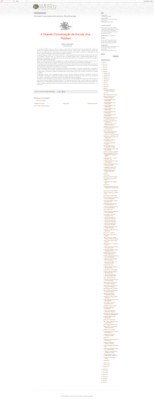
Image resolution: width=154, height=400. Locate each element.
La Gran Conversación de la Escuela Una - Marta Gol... (109, 218)
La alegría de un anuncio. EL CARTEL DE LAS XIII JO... (109, 167)
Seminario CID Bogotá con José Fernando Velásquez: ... (110, 227)
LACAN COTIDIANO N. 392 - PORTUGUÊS (109, 115)
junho (105, 84)
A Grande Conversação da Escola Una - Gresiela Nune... (110, 212)
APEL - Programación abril (109, 277)
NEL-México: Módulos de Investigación (108, 308)
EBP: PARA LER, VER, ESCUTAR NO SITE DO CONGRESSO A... (110, 314)
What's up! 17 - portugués (109, 232)
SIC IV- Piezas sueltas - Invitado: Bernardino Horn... (110, 201)
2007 (104, 380)
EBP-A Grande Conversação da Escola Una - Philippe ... (110, 286)
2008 (104, 378)
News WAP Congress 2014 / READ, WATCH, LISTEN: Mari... (110, 355)
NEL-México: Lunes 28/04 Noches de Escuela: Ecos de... (110, 127)
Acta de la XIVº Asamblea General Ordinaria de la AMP (110, 164)
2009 (104, 376)
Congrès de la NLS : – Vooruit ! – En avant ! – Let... (110, 158)
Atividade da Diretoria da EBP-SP (110, 151)
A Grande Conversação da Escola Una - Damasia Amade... (110, 207)
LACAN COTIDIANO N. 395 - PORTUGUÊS (109, 112)
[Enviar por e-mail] (58, 91)
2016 (104, 67)
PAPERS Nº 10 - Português (109, 329)
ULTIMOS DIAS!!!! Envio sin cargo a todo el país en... (110, 161)
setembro (106, 78)
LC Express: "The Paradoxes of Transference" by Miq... (110, 352)
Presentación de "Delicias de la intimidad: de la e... (110, 121)
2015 (104, 69)
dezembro (106, 73)
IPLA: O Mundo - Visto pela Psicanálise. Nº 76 (109, 140)
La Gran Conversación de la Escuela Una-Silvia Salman (110, 275)
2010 (104, 374)
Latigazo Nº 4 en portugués (109, 319)
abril (105, 88)
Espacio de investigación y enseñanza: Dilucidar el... (109, 90)
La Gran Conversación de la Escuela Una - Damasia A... (110, 221)
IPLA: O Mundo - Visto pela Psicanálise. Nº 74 (109, 303)
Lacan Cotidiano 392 (108, 130)
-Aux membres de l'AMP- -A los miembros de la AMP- (110, 262)
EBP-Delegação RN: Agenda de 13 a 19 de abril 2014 (110, 204)
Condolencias (106, 184)
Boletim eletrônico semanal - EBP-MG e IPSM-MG (110, 149)
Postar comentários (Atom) (43, 105)
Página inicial (66, 103)
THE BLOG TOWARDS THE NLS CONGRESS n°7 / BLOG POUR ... (110, 188)
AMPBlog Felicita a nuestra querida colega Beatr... (109, 171)
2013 (104, 369)
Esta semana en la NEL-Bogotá (110, 195)
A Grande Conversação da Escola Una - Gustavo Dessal (110, 349)
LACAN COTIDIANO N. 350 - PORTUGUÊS (109, 317)
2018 (104, 64)
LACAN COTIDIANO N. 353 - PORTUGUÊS (109, 106)
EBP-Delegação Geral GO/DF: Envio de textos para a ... (110, 253)
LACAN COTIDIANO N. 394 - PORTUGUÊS (109, 109)
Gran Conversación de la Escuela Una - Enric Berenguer (110, 198)
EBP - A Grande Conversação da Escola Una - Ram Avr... (110, 291)
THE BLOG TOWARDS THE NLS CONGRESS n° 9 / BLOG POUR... (110, 155)
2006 (104, 382)
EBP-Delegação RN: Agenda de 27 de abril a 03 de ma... (110, 118)
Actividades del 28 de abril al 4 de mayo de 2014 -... (110, 137)
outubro (105, 77)
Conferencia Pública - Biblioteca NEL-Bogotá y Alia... (110, 267)
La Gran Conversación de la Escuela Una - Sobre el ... (109, 311)
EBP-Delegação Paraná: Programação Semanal (109, 294)
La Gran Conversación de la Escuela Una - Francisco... (109, 224)
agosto (105, 80)
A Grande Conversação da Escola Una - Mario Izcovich (110, 247)
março (105, 363)
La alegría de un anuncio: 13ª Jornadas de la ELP (109, 124)
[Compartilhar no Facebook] (63, 91)
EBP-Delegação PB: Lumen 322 (110, 324)
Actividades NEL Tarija (108, 264)
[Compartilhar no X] (61, 91)
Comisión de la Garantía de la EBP (111, 134)
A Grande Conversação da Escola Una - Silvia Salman (110, 280)
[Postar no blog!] (59, 91)
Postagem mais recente (39, 103)
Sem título (105, 173)
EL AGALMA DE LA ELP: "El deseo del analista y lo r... (110, 332)
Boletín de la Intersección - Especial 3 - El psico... (109, 343)
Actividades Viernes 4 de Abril (109, 305)
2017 (104, 66)
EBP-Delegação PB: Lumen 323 (110, 288)
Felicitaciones (106, 175)
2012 (104, 370)
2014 (104, 71)
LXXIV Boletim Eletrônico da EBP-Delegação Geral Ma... (110, 250)
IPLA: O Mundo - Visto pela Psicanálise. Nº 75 (109, 215)
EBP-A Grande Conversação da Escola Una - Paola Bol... (110, 283)
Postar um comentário (40, 100)
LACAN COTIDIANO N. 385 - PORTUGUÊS (109, 100)
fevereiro (106, 364)
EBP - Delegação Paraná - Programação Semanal (109, 146)
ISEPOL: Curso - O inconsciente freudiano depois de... (110, 327)
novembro (106, 75)
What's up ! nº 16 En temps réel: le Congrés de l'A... (110, 340)
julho (105, 82)
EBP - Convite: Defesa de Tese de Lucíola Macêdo (110, 322)
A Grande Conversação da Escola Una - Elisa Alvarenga (110, 256)
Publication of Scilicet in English (110, 176)
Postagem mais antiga (92, 103)
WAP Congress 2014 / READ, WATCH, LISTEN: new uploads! (110, 238)
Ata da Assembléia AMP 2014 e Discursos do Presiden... (110, 132)
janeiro (105, 366)
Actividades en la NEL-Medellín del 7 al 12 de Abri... (110, 259)
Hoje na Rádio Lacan (108, 209)
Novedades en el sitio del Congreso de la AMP (109, 335)
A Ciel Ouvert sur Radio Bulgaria (110, 190)
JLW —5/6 (105, 92)
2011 (104, 372)
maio (105, 86)
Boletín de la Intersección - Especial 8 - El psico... (109, 97)
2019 (104, 62)
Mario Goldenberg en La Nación (110, 94)
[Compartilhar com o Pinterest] (64, 91)
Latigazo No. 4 (106, 337)
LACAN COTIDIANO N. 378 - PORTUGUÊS (109, 103)
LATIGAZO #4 (106, 360)
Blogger (91, 396)
